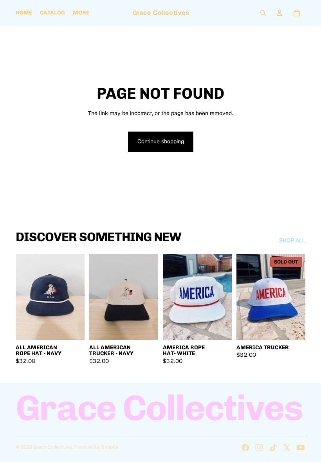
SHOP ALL (292, 240)
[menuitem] (81, 13)
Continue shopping (160, 141)
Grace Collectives (52, 447)
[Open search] (263, 13)
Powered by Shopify (96, 447)
